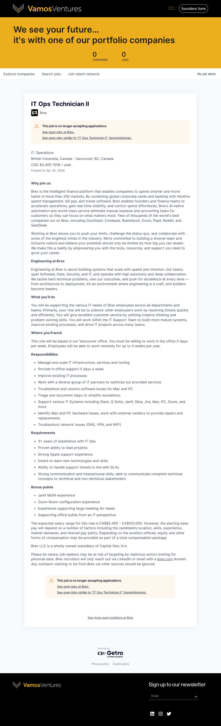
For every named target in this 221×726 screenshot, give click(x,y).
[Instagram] (160, 714)
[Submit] (195, 697)
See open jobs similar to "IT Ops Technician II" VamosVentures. (87, 138)
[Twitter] (169, 714)
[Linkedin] (152, 714)
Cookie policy (121, 663)
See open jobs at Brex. (58, 132)
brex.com (165, 559)
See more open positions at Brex (110, 617)
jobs (51, 74)
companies (19, 74)
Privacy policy (100, 663)
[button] (171, 8)
